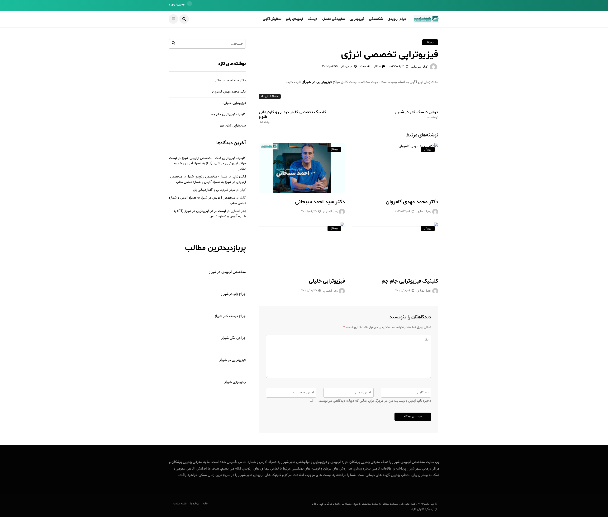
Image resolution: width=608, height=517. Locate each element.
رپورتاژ (430, 42)
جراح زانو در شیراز (233, 294)
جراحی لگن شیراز (233, 338)
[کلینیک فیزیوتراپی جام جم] (395, 247)
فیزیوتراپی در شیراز (317, 82)
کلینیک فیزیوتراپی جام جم (410, 281)
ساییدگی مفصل (333, 19)
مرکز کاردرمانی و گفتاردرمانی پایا (214, 190)
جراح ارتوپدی (397, 19)
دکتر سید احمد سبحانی (320, 202)
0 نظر (377, 66)
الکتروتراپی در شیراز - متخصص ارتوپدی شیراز (216, 176)
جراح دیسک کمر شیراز (230, 316)
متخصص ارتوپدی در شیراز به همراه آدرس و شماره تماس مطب (208, 179)
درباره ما (195, 504)
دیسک (313, 19)
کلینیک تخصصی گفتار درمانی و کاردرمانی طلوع (292, 117)
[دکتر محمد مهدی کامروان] (395, 168)
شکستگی (376, 19)
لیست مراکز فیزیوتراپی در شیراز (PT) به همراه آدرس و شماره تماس (207, 164)
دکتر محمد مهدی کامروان (412, 202)
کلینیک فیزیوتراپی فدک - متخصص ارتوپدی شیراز (214, 158)
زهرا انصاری (330, 211)
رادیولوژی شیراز (235, 382)
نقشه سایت (180, 504)
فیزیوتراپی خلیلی (327, 281)
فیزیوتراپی (357, 19)
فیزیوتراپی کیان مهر (233, 125)
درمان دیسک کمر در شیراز (416, 114)
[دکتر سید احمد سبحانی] (302, 168)
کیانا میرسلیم (419, 67)
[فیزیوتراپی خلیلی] (302, 247)
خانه (205, 504)
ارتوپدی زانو (294, 19)
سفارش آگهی (272, 19)
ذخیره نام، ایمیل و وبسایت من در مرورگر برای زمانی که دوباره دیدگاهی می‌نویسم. (374, 401)
